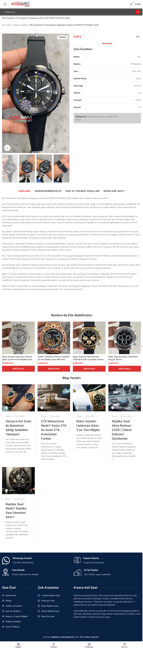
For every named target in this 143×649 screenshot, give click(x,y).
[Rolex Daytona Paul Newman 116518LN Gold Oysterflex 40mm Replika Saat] (89, 338)
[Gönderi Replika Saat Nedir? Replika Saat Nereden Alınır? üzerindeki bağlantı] (18, 480)
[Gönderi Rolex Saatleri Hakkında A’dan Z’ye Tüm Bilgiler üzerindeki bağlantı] (89, 397)
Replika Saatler (20, 25)
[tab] (24, 191)
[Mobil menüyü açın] (5, 4)
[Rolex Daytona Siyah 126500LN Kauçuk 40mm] (124, 338)
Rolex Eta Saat (47, 616)
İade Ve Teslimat (12, 611)
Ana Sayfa (6, 25)
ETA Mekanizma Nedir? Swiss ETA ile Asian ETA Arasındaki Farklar (53, 429)
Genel (8, 416)
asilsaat (12, 407)
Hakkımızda (10, 595)
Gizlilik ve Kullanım (13, 606)
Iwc (138, 36)
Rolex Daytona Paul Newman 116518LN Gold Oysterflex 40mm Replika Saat (88, 359)
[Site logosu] (20, 4)
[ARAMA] (138, 12)
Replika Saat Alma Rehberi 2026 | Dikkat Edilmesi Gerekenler (122, 429)
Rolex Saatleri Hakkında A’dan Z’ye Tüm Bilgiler (88, 425)
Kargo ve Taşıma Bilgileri (16, 616)
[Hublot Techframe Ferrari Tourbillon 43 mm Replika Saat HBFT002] (54, 338)
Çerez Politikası (12, 626)
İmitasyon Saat (48, 600)
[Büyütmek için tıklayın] (7, 148)
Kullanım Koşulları (13, 621)
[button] (5, 93)
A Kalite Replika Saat (50, 595)
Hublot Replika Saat (50, 611)
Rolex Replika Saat (49, 606)
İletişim (8, 600)
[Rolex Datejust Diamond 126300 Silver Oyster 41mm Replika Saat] (18, 338)
